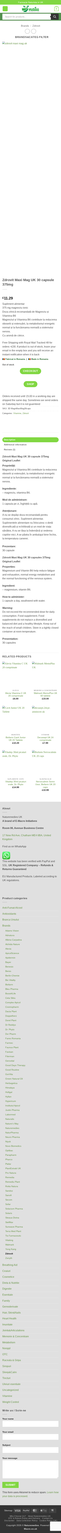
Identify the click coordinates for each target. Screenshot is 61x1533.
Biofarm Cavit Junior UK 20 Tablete (16, 738)
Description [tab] (9, 440)
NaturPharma (12, 1132)
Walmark (9, 1244)
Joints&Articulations (13, 1330)
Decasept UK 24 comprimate (45, 738)
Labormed (10, 1114)
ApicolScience (12, 953)
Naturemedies (12, 1128)
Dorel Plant (10, 1020)
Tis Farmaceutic (13, 1235)
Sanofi (8, 1195)
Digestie (7, 1288)
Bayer (8, 962)
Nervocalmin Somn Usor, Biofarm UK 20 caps (45, 784)
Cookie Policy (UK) (48, 1521)
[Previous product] (33, 31)
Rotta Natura (11, 1186)
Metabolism (8, 1342)
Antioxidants (9, 913)
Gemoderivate (10, 1306)
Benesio (9, 966)
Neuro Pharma (12, 1137)
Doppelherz (11, 1016)
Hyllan (8, 1096)
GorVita (9, 1074)
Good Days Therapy (15, 1065)
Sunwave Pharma (14, 1227)
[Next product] (27, 31)
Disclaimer (9, 1521)
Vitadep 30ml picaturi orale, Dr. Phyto (15, 783)
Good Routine (12, 1070)
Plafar (8, 1164)
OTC (5, 1354)
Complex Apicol (12, 1002)
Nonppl (6, 1348)
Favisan (9, 1052)
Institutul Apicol (12, 1105)
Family (6, 1300)
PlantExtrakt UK (13, 1168)
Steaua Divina (12, 1217)
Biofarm (9, 984)
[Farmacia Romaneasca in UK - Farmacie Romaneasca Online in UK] (30, 9)
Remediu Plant (12, 1182)
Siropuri (6, 1366)
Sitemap (8, 1510)
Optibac (9, 1150)
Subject (6, 1445)
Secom (8, 1199)
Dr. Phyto (9, 1029)
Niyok (8, 1141)
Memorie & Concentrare (15, 1336)
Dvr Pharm (10, 1034)
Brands (25, 26)
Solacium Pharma (14, 1208)
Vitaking (9, 1240)
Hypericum (10, 1101)
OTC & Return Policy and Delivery (24, 1518)
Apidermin (10, 957)
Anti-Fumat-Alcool (12, 907)
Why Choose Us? (18, 1516)
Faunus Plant (11, 1047)
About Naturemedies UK (39, 1516)
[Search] (55, 17)
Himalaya (10, 1087)
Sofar (8, 1204)
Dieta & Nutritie (10, 1283)
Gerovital (9, 1061)
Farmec (9, 1043)
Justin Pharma (12, 1110)
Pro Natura (10, 1173)
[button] (5, 8)
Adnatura (9, 935)
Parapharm (10, 1155)
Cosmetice (8, 1277)
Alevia (8, 948)
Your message (9, 1458)
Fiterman (9, 1056)
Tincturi (6, 1378)
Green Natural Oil (14, 1078)
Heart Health (9, 1318)
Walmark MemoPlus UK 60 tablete (45, 694)
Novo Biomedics (13, 1146)
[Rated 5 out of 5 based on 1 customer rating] (30, 293)
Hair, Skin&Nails (11, 1312)
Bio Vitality (10, 980)
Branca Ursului (10, 919)
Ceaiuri (6, 1271)
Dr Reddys (10, 1025)
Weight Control (10, 1402)
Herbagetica (11, 1083)
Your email (7, 1432)
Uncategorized (10, 1390)
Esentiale (7, 1294)
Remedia (9, 1177)
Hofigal (8, 1092)
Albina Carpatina (13, 940)
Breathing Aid (9, 1265)
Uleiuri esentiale (11, 1384)
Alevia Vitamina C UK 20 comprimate (15, 694)
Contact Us (47, 1518)
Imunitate (7, 1324)
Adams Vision (12, 930)
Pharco (8, 1159)
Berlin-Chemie (12, 975)
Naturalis (9, 1119)
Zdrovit (36, 26)
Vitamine (17, 413)
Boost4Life (10, 993)
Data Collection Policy (27, 1521)
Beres (8, 971)
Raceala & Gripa (11, 1360)
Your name (8, 1419)
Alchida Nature (12, 944)
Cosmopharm (12, 1007)
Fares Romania (13, 1038)
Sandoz (9, 1191)
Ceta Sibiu (10, 998)
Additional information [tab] (15, 444)
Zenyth (8, 1258)
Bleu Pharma (11, 989)
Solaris (8, 1213)
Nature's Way (11, 1123)
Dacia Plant (11, 1011)
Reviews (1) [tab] (9, 449)
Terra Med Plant (13, 1231)
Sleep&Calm (9, 1372)
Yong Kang (10, 1249)
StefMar (9, 1222)
